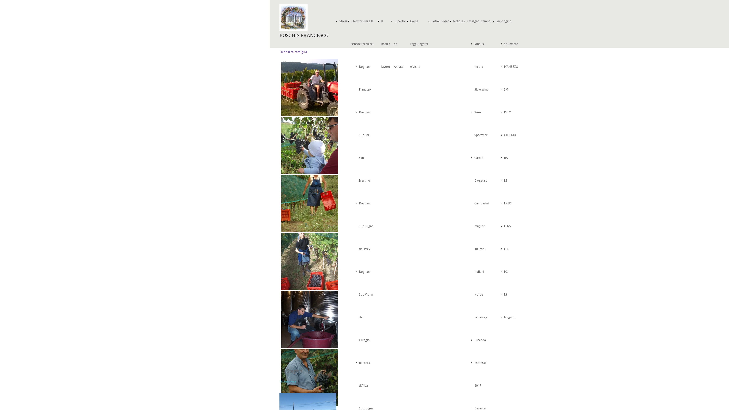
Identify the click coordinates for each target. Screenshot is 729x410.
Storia (343, 21)
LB (505, 180)
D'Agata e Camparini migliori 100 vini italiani (481, 226)
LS (505, 294)
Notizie (458, 21)
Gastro (478, 158)
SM (506, 89)
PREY (507, 112)
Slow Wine (481, 89)
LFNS (507, 226)
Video (445, 21)
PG (506, 272)
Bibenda (480, 340)
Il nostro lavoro (385, 44)
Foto (435, 21)
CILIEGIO (510, 135)
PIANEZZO (511, 67)
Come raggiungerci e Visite (419, 44)
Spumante (511, 44)
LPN (507, 249)
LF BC (508, 203)
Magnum (510, 317)
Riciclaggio (503, 21)
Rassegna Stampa (478, 21)
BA (506, 158)
